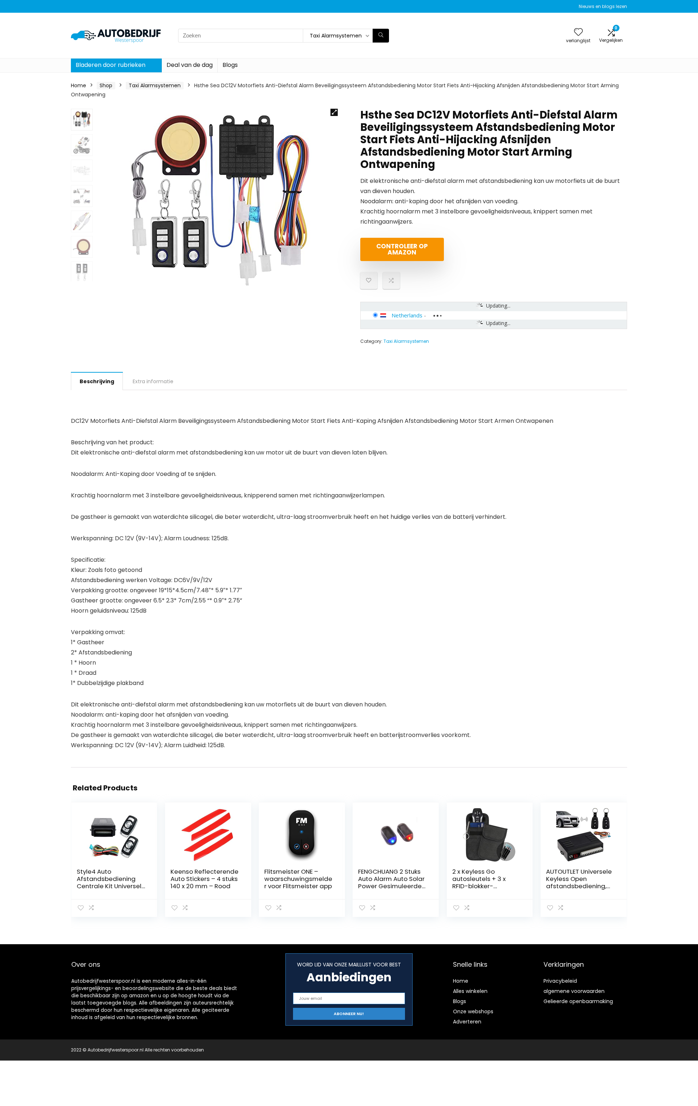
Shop (106, 85)
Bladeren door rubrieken (110, 65)
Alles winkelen (470, 991)
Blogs (230, 65)
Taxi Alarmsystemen (155, 85)
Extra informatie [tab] (153, 381)
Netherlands (407, 315)
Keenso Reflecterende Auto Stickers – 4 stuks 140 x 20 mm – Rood (204, 878)
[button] (334, 112)
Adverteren (467, 1021)
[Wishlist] (578, 33)
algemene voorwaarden (574, 991)
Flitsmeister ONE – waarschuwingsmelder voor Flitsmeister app (298, 878)
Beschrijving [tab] (97, 381)
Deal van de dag (190, 65)
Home (78, 85)
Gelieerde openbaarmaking (578, 1001)
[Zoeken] (381, 36)
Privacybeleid (560, 981)
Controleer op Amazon (402, 249)
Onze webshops (473, 1011)
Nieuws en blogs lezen (603, 6)
